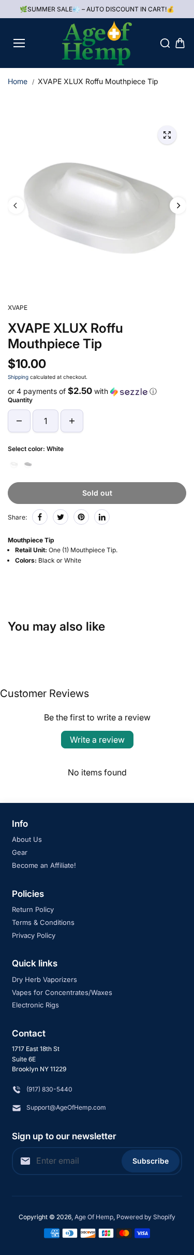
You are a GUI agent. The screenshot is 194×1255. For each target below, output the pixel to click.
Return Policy (33, 909)
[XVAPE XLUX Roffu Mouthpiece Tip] (167, 135)
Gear (19, 852)
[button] (97, 391)
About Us (27, 839)
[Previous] (16, 205)
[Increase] (72, 421)
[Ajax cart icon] (180, 43)
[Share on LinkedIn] (102, 517)
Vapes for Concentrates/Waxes (62, 992)
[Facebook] (40, 517)
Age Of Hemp (93, 1217)
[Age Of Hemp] (97, 43)
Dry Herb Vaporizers (44, 979)
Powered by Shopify (145, 1217)
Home (17, 81)
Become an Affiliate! (44, 865)
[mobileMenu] (19, 43)
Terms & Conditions (43, 922)
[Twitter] (60, 517)
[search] (165, 43)
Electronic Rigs (35, 1005)
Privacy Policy (33, 935)
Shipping (18, 377)
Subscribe (150, 1160)
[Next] (178, 205)
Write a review (97, 739)
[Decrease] (19, 421)
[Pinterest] (81, 517)
